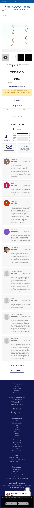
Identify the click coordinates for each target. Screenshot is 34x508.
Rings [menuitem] (17, 425)
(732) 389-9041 (17, 66)
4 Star (14, 135)
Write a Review (17, 370)
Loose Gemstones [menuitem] (17, 450)
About (17, 386)
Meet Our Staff (17, 388)
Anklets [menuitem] (17, 448)
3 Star (14, 137)
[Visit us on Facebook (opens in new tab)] (11, 413)
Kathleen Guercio (16, 271)
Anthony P (14, 159)
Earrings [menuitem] (17, 427)
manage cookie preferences (15, 499)
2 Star (14, 139)
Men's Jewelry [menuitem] (17, 440)
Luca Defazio (15, 230)
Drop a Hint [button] (17, 105)
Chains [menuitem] (17, 436)
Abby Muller (14, 201)
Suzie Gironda (15, 338)
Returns (25, 110)
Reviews (17, 129)
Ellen (12, 183)
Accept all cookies (23, 504)
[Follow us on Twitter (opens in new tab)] (20, 413)
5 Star (14, 133)
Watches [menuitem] (17, 444)
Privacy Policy (17, 393)
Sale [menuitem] (17, 421)
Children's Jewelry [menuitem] (17, 446)
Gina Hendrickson (16, 315)
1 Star (14, 140)
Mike (12, 298)
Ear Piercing (17, 476)
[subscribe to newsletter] (24, 490)
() (29, 133)
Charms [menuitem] (17, 438)
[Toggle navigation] (3, 9)
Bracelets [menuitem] (17, 433)
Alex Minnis (14, 247)
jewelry (4, 15)
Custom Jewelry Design (17, 474)
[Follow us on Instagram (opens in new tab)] (15, 413)
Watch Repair (17, 472)
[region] (17, 37)
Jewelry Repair (17, 470)
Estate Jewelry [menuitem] (17, 442)
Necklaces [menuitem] (17, 431)
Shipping (9, 110)
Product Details (17, 124)
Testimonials (17, 390)
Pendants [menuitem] (17, 429)
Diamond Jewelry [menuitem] (17, 423)
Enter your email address (17, 487)
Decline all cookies (11, 504)
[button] (4, 1)
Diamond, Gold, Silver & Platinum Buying (17, 478)
